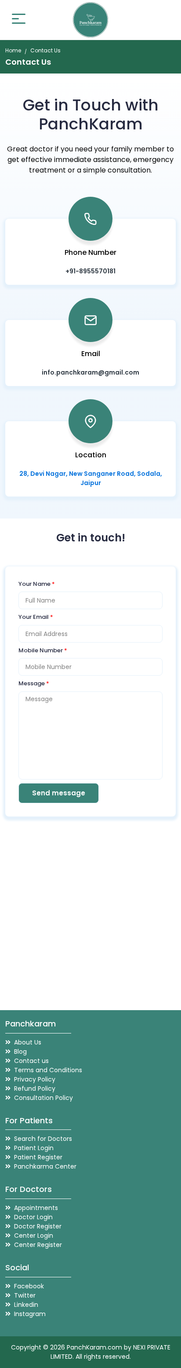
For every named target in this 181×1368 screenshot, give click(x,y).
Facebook (29, 1286)
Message (33, 683)
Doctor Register (38, 1226)
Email (90, 354)
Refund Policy (34, 1088)
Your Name (36, 584)
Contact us (31, 1060)
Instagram (30, 1313)
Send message (58, 793)
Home (13, 50)
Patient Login (34, 1148)
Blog (20, 1051)
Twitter (25, 1295)
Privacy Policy (34, 1079)
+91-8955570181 (90, 271)
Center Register (38, 1244)
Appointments (36, 1207)
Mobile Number (42, 650)
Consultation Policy (43, 1097)
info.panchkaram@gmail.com (90, 372)
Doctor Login (33, 1217)
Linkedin (26, 1304)
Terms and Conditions (48, 1070)
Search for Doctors (43, 1138)
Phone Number (90, 252)
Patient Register (38, 1157)
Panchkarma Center (45, 1166)
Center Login (33, 1235)
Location (90, 455)
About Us (27, 1042)
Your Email (35, 617)
